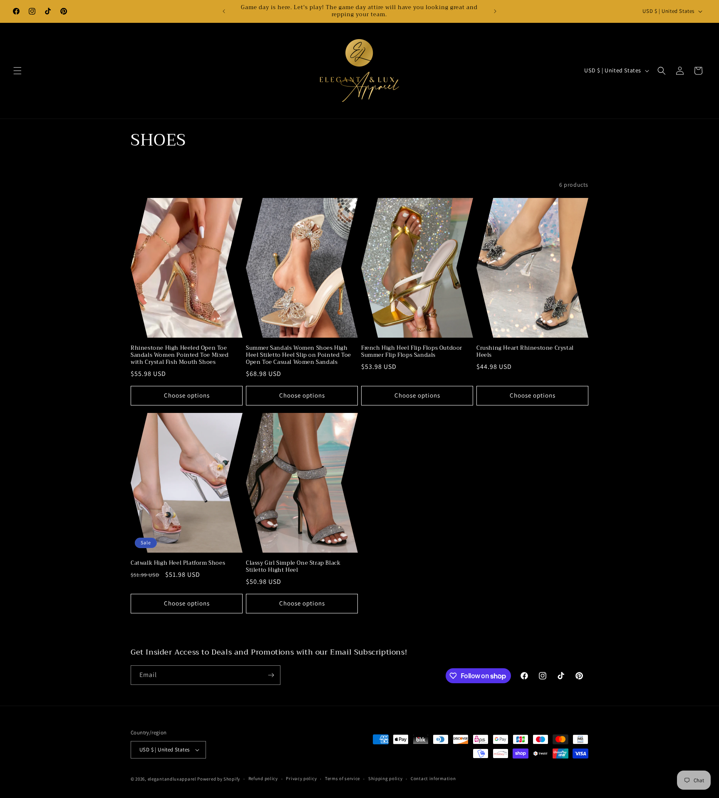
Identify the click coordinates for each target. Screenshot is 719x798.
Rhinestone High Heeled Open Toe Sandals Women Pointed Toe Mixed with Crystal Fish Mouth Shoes (180, 355)
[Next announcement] (495, 11)
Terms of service (342, 778)
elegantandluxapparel (172, 779)
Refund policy (263, 778)
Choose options (187, 395)
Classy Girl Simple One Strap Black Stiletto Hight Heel (293, 567)
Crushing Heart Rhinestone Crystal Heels (525, 352)
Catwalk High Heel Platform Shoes (178, 563)
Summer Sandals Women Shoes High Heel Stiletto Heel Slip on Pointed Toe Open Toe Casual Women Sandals (298, 355)
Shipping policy (385, 778)
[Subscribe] (271, 675)
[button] (17, 71)
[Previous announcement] (224, 11)
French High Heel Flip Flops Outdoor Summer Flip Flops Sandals (411, 352)
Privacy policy (301, 778)
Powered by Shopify (218, 779)
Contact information (433, 778)
